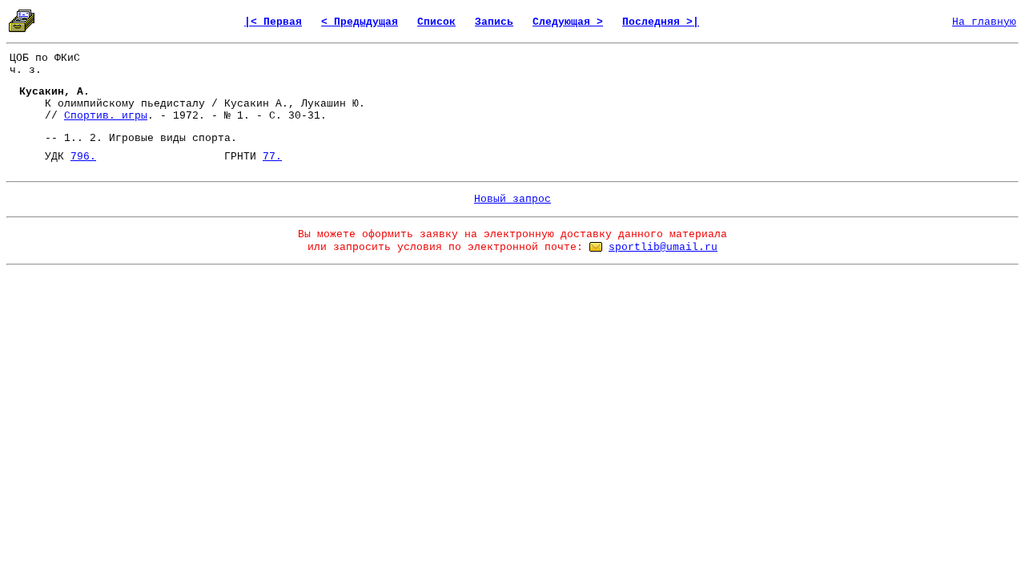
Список (436, 22)
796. (83, 157)
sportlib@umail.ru (663, 247)
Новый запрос (512, 199)
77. (272, 157)
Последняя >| (660, 22)
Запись (494, 22)
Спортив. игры (105, 116)
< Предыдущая (359, 22)
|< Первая (273, 22)
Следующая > (568, 22)
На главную (984, 22)
